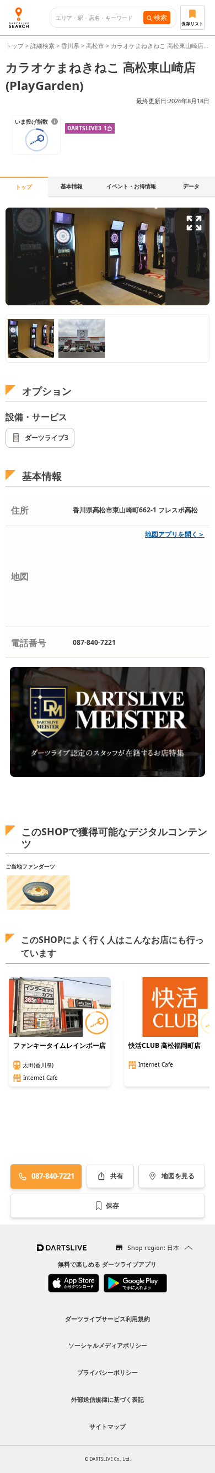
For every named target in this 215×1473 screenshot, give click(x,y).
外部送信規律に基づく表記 (107, 1399)
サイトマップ (107, 1426)
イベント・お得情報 (131, 186)
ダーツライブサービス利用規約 (107, 1319)
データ (191, 186)
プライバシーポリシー (107, 1372)
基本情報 (72, 186)
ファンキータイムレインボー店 (59, 1045)
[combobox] (99, 18)
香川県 (70, 45)
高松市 (95, 45)
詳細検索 (43, 45)
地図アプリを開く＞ (175, 534)
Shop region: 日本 (153, 1247)
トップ (15, 45)
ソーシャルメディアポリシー (107, 1345)
